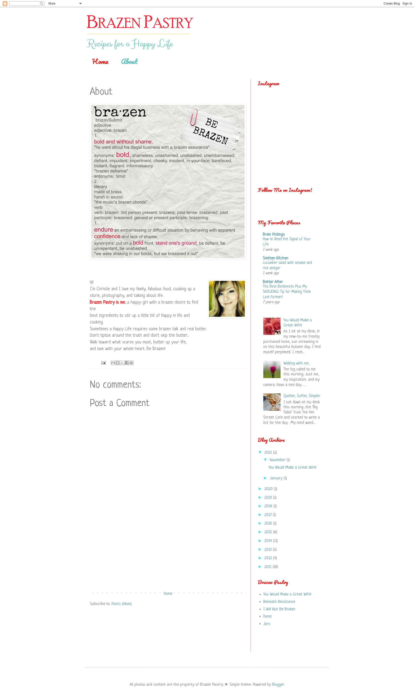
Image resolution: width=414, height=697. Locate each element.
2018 (268, 506)
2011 (268, 567)
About (129, 61)
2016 (268, 523)
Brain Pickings (274, 234)
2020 (269, 489)
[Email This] (113, 362)
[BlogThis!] (117, 362)
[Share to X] (122, 362)
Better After (273, 282)
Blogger (278, 684)
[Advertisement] (168, 552)
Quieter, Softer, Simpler (301, 396)
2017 (268, 515)
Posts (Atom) (122, 604)
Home (100, 61)
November (278, 460)
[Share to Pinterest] (131, 362)
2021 (268, 452)
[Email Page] (103, 363)
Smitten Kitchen (275, 258)
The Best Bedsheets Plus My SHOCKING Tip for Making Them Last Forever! (287, 291)
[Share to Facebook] (126, 362)
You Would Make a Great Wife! (292, 467)
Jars (266, 624)
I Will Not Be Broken (279, 609)
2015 (268, 532)
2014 (268, 541)
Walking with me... (297, 363)
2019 (268, 497)
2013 (268, 549)
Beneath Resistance (279, 602)
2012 (268, 558)
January (277, 478)
